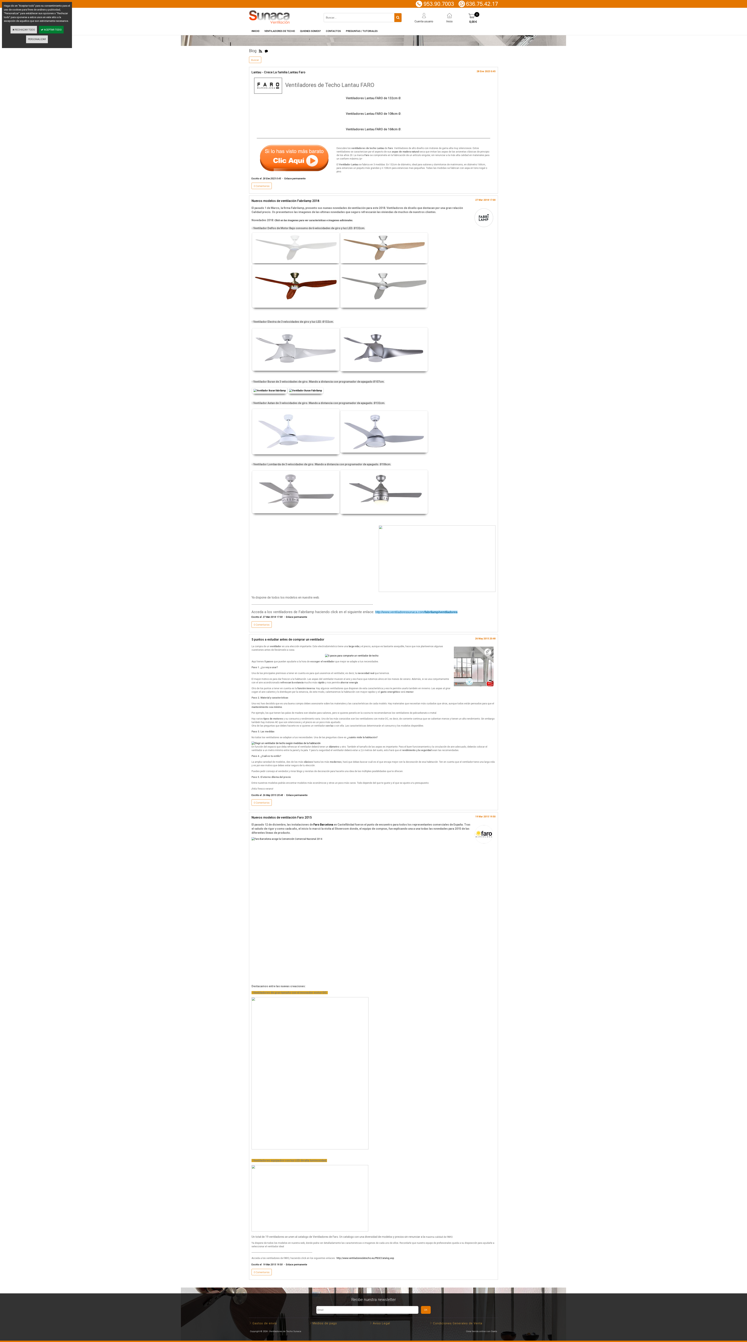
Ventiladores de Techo (279, 31)
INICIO (255, 31)
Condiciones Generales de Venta (457, 1323)
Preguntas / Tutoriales (362, 31)
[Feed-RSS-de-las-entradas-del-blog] (260, 50)
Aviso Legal (381, 1323)
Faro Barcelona (323, 824)
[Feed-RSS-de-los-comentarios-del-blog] (266, 50)
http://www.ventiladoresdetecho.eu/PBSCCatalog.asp (365, 1258)
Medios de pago (325, 1323)
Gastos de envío (265, 1323)
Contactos (333, 31)
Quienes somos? (310, 31)
